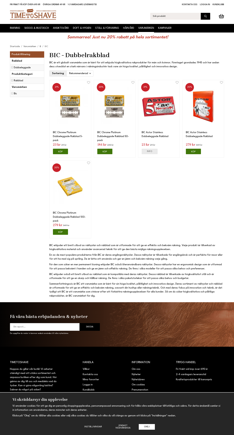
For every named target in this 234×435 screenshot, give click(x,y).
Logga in (205, 5)
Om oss (136, 369)
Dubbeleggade (22, 67)
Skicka (89, 327)
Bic (15, 93)
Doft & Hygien (82, 28)
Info (149, 151)
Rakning (15, 28)
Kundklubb (218, 5)
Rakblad (18, 80)
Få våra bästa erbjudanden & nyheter (49, 316)
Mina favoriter (91, 379)
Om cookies (138, 384)
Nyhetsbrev (138, 379)
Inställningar (93, 427)
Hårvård (128, 28)
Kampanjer (164, 28)
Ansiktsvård (61, 28)
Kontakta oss (189, 5)
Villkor (86, 369)
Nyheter (136, 374)
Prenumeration (140, 390)
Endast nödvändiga (123, 426)
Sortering (58, 73)
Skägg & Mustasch (36, 28)
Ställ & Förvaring (107, 28)
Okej (147, 427)
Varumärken (146, 28)
